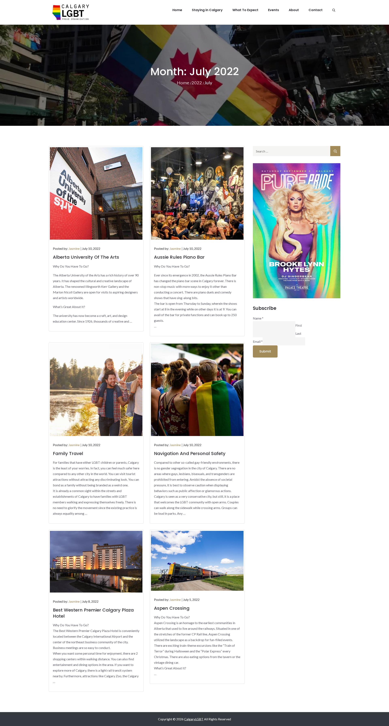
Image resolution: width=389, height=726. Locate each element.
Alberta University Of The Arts (86, 257)
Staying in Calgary (207, 10)
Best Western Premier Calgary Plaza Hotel (93, 613)
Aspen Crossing (171, 608)
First (298, 325)
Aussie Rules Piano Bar (179, 257)
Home (177, 10)
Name (258, 318)
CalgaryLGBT (193, 719)
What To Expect (245, 10)
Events (273, 10)
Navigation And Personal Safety (189, 453)
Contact (316, 10)
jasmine (74, 248)
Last (298, 333)
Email (258, 341)
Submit (265, 351)
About (294, 10)
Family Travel (68, 453)
